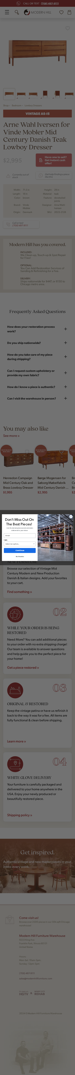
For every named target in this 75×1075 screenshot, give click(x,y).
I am (5, 540)
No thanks (20, 556)
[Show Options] (34, 544)
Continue (19, 550)
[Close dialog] (70, 516)
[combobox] (19, 544)
